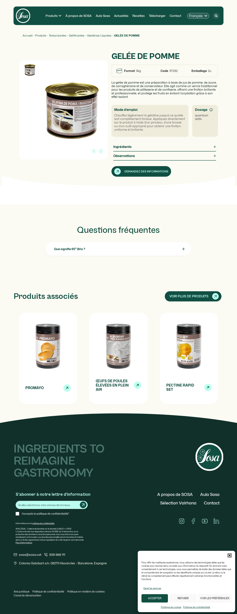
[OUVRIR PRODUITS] (60, 16)
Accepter (154, 598)
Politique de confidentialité (196, 607)
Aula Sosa (210, 494)
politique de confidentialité (43, 523)
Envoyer (83, 504)
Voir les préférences (214, 598)
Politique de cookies (171, 607)
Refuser (183, 598)
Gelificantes (76, 35)
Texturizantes (57, 35)
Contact (212, 503)
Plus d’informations (24, 542)
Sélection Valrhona (178, 503)
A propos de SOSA (175, 494)
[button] (229, 555)
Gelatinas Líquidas (99, 35)
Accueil (28, 35)
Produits (40, 35)
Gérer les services (152, 588)
